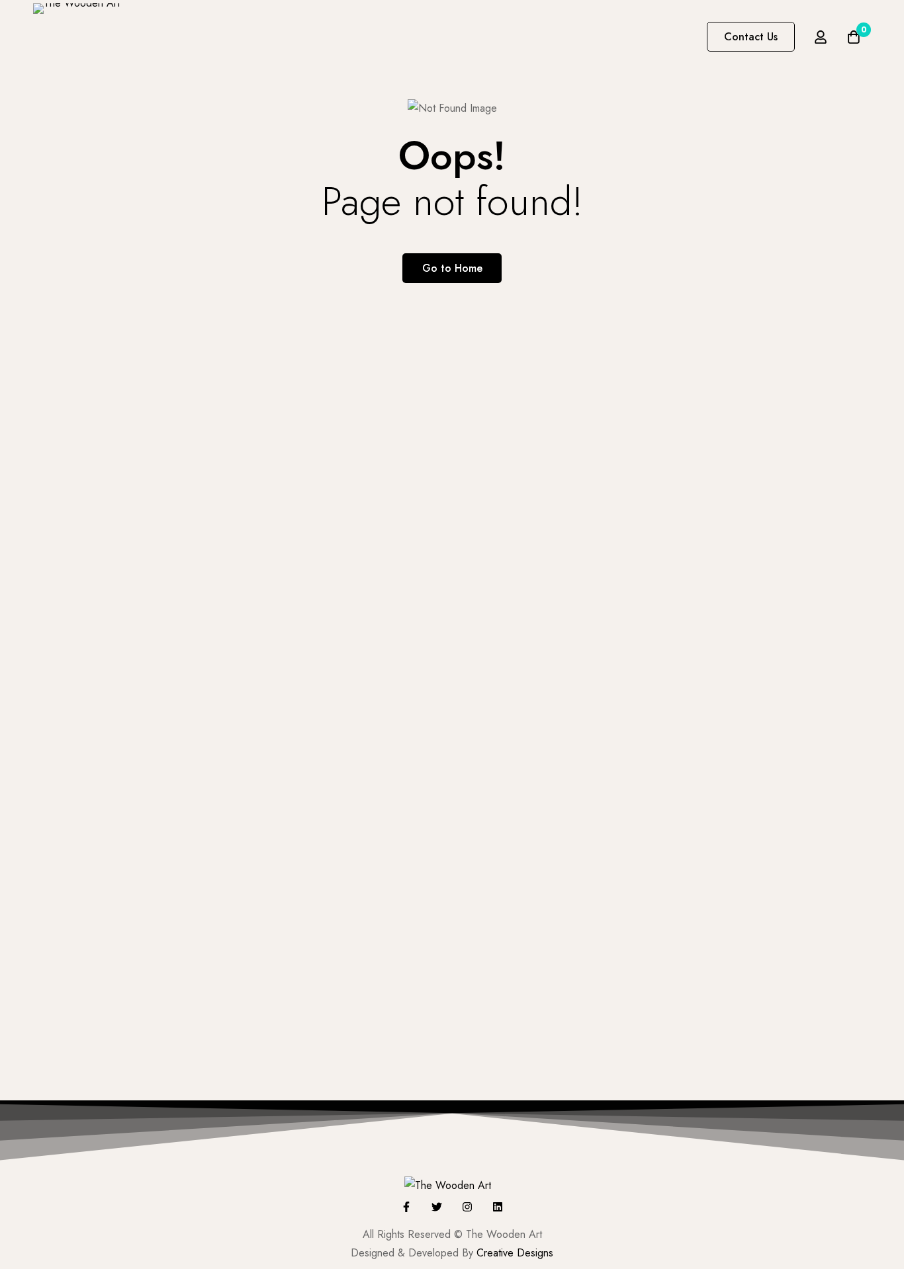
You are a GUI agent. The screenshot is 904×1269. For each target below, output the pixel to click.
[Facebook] (406, 1207)
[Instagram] (467, 1207)
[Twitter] (436, 1207)
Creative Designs (514, 1252)
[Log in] (820, 37)
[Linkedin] (497, 1207)
